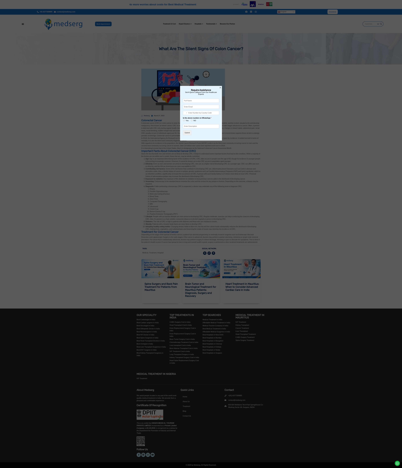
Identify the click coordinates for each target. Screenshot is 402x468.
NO (194, 120)
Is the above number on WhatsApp (197, 118)
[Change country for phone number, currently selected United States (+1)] (185, 113)
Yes (187, 120)
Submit (187, 133)
